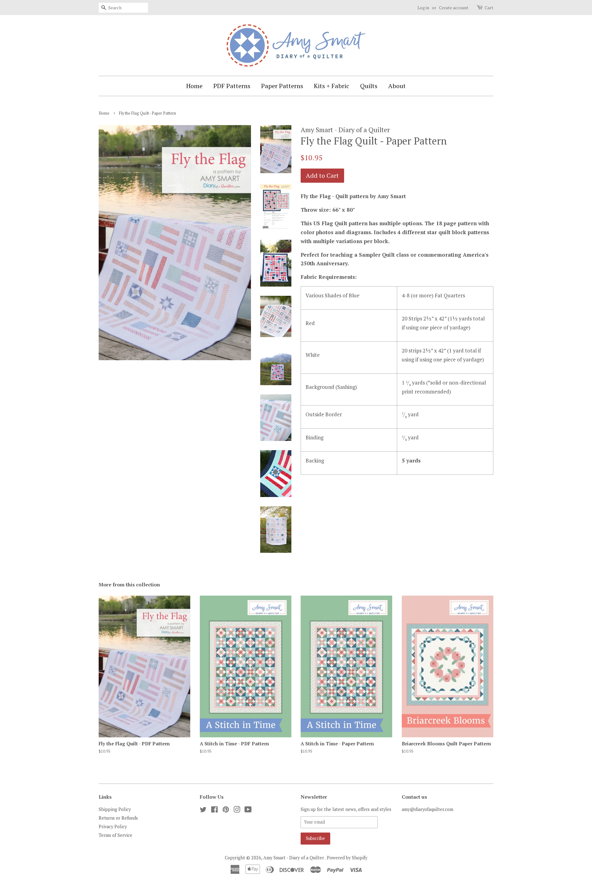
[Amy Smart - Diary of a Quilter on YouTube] (248, 810)
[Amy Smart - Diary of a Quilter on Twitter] (203, 810)
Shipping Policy (115, 809)
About (397, 86)
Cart (489, 7)
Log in (423, 7)
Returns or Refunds (118, 818)
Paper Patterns (282, 86)
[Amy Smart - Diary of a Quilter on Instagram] (236, 810)
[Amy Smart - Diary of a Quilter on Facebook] (214, 810)
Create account (453, 7)
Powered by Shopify (347, 858)
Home (194, 86)
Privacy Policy (113, 826)
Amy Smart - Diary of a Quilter (294, 858)
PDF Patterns (231, 86)
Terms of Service (115, 835)
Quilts (368, 86)
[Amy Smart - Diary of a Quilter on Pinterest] (225, 810)
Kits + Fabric (331, 86)
